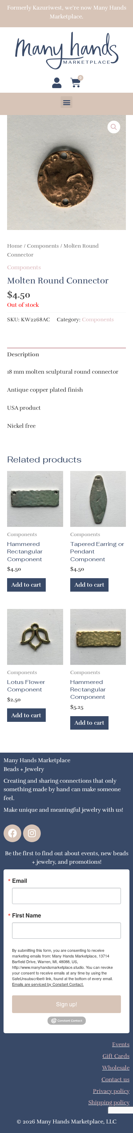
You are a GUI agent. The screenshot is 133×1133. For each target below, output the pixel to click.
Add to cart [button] (26, 584)
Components (43, 246)
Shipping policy (108, 1102)
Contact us (115, 1079)
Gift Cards (115, 1056)
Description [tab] (23, 354)
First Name (26, 915)
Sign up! (66, 1004)
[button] (66, 102)
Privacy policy (111, 1091)
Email (19, 881)
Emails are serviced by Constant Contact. (48, 984)
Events (120, 1044)
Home (14, 246)
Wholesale (115, 1067)
